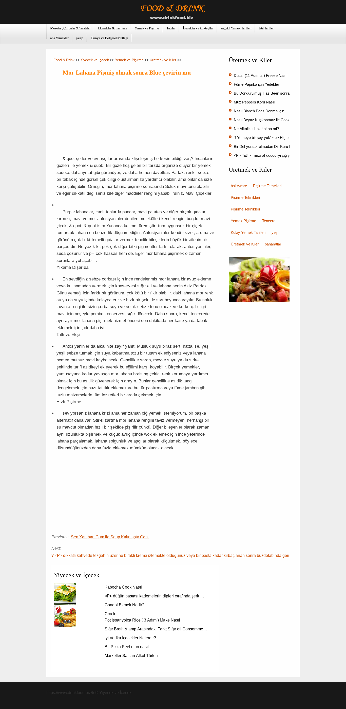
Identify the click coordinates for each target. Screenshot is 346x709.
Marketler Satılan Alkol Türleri (132, 655)
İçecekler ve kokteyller (198, 28)
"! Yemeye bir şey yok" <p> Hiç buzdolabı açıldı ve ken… (281, 137)
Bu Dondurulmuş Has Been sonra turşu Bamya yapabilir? (282, 93)
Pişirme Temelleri (267, 186)
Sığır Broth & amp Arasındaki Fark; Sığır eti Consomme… (156, 629)
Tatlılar (170, 28)
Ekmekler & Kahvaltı (112, 28)
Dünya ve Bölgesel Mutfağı (109, 38)
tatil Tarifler (266, 28)
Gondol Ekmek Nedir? (125, 605)
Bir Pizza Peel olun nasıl (127, 647)
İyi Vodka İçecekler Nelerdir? (131, 638)
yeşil (275, 232)
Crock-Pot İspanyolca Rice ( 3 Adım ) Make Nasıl (143, 617)
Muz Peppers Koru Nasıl (255, 102)
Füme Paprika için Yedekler (257, 84)
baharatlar (273, 244)
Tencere (268, 221)
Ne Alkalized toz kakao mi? (257, 129)
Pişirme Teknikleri (245, 197)
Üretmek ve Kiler (163, 60)
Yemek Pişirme (243, 221)
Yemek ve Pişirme (146, 28)
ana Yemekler (59, 38)
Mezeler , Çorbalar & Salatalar (70, 28)
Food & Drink (63, 60)
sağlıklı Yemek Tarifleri (236, 28)
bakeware (239, 186)
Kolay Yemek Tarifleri (248, 232)
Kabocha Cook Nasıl (124, 587)
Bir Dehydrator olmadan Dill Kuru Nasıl (266, 146)
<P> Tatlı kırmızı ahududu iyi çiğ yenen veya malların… (279, 155)
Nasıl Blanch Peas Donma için (259, 111)
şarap (79, 38)
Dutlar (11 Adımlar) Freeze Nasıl (261, 75)
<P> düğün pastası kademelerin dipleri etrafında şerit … (154, 596)
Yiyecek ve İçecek (95, 60)
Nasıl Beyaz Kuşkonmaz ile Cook (262, 120)
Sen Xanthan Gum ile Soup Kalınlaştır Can (110, 537)
